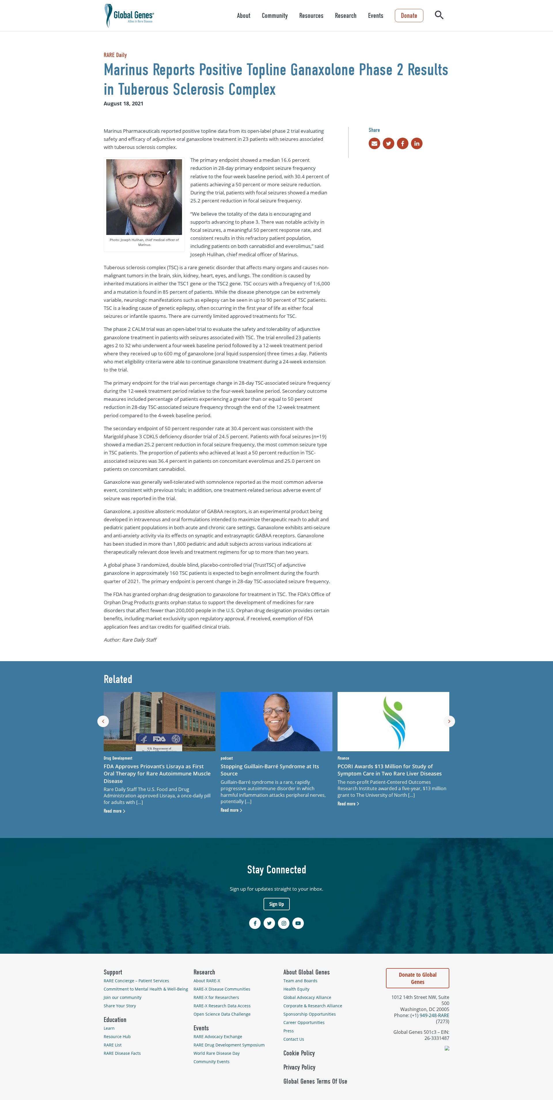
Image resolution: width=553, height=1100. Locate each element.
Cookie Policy (299, 1053)
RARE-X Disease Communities (222, 989)
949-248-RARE (434, 1015)
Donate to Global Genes (418, 978)
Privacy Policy (299, 1067)
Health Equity (296, 989)
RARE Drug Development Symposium (229, 1045)
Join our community (122, 997)
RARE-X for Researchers (216, 997)
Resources (311, 16)
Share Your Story (120, 1005)
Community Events (212, 1061)
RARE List (113, 1045)
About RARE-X (207, 980)
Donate (409, 16)
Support (113, 972)
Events (375, 16)
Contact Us (293, 1039)
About (243, 16)
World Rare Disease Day (217, 1053)
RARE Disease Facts (122, 1053)
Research (346, 16)
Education (115, 1020)
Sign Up (276, 903)
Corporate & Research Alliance (312, 1005)
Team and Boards (300, 980)
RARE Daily (115, 55)
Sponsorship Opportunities (309, 1014)
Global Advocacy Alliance (307, 997)
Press (288, 1030)
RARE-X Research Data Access (222, 1005)
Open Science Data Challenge (222, 1014)
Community (275, 16)
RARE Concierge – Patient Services (136, 980)
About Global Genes (306, 972)
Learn (109, 1028)
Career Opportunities (304, 1022)
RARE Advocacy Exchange (218, 1036)
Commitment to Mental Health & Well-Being (146, 989)
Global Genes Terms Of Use (315, 1081)
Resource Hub (117, 1036)
